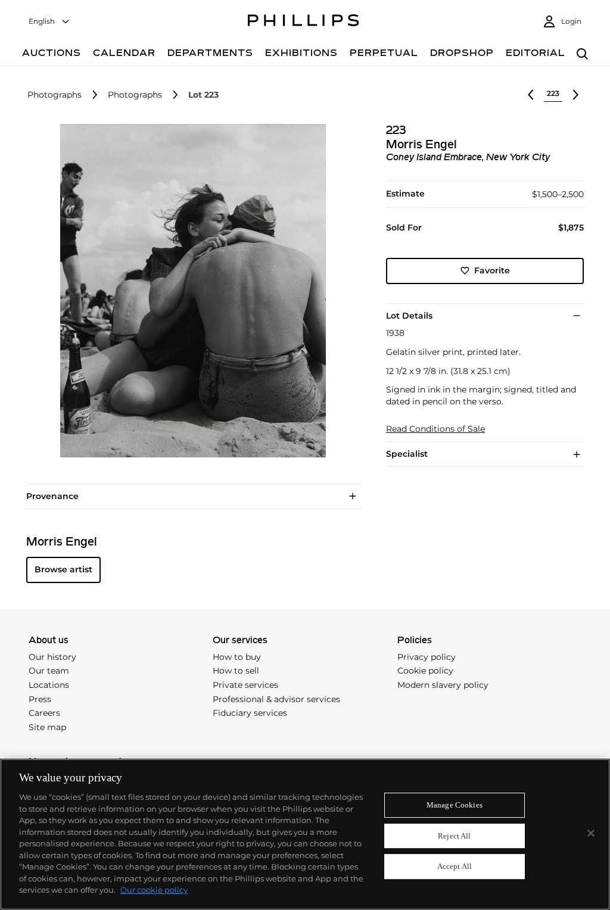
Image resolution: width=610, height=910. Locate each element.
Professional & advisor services (276, 699)
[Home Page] (303, 22)
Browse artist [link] (63, 569)
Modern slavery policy (442, 685)
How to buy (237, 657)
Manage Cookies (455, 804)
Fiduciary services (250, 713)
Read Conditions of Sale (435, 429)
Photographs (54, 95)
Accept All (454, 866)
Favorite (492, 270)
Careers (44, 713)
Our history (52, 657)
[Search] (582, 54)
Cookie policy (425, 670)
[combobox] (49, 22)
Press (40, 699)
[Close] (591, 833)
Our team (49, 670)
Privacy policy (426, 657)
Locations (49, 685)
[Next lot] (575, 94)
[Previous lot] (530, 94)
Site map (47, 727)
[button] (189, 290)
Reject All (454, 835)
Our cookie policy (154, 890)
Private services (245, 685)
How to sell (236, 670)
